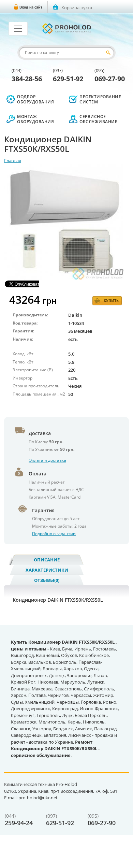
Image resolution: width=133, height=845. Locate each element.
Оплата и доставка (47, 460)
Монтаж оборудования (35, 119)
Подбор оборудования (35, 99)
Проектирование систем (100, 99)
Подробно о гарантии (54, 533)
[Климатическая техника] (66, 28)
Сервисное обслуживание (98, 119)
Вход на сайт (30, 7)
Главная (12, 160)
